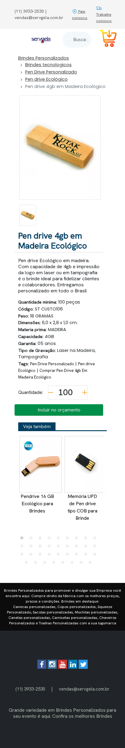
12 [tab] (42, 548)
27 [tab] (96, 556)
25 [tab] (78, 556)
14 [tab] (60, 548)
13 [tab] (51, 548)
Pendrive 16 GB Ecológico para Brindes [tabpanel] (37, 503)
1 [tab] (23, 539)
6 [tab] (69, 539)
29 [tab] (37, 564)
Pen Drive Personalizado (51, 72)
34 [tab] (82, 564)
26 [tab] (87, 556)
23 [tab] (60, 556)
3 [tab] (42, 539)
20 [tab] (32, 556)
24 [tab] (69, 556)
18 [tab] (96, 548)
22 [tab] (51, 556)
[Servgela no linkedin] (72, 667)
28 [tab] (28, 564)
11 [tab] (32, 548)
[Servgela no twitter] (83, 667)
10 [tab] (23, 548)
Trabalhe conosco (104, 17)
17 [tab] (87, 548)
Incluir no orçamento (59, 410)
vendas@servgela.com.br (84, 689)
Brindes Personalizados (43, 58)
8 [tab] (87, 539)
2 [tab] (32, 539)
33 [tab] (73, 564)
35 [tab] (92, 564)
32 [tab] (64, 564)
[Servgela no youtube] (62, 667)
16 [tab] (78, 548)
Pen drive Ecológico (46, 79)
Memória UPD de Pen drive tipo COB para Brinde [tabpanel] (82, 507)
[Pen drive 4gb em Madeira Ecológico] (27, 215)
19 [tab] (23, 556)
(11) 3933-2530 (30, 689)
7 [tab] (78, 539)
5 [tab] (60, 539)
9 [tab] (96, 539)
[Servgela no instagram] (52, 667)
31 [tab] (55, 564)
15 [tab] (69, 548)
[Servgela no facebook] (41, 667)
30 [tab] (46, 564)
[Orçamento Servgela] (104, 39)
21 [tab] (42, 556)
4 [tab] (51, 539)
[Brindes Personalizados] (41, 39)
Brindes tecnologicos (48, 65)
